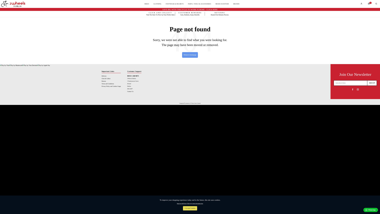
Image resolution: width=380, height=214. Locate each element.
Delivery (104, 76)
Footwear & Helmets (175, 4)
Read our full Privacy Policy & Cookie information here (190, 203)
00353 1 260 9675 (133, 76)
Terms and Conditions (108, 84)
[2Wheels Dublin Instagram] (358, 89)
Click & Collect (106, 78)
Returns (104, 81)
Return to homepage (190, 55)
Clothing (157, 4)
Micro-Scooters (222, 4)
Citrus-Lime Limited (196, 103)
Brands (236, 4)
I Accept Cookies (190, 208)
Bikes (147, 4)
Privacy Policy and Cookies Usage (111, 86)
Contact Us (130, 91)
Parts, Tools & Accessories (199, 4)
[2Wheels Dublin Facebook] (353, 89)
